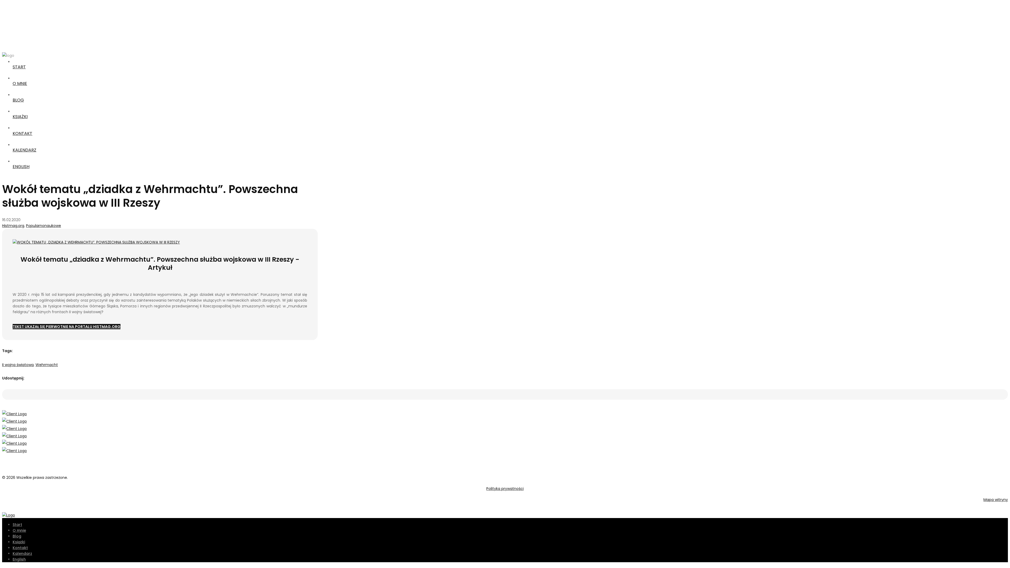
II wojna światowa (18, 364)
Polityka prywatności (505, 488)
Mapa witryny (995, 499)
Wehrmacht (47, 364)
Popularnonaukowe (43, 225)
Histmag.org (13, 225)
